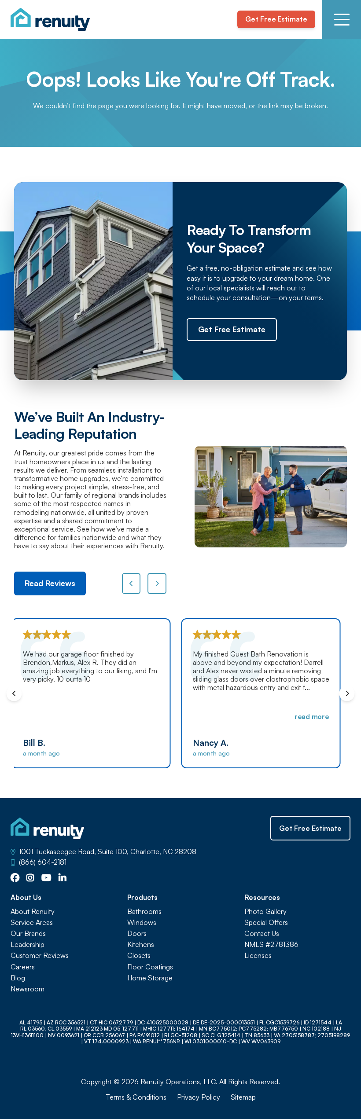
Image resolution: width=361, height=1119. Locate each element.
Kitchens (140, 944)
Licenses (258, 955)
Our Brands (28, 933)
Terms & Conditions (136, 1097)
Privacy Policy (198, 1097)
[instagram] (30, 878)
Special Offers (266, 922)
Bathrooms (144, 911)
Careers (23, 967)
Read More (146, 716)
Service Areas (32, 922)
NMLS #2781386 (271, 944)
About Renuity (33, 911)
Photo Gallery (265, 911)
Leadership (27, 944)
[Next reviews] (156, 583)
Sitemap (243, 1097)
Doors (137, 933)
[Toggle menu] (341, 19)
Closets (139, 955)
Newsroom (27, 989)
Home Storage (150, 978)
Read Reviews (50, 583)
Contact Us (261, 933)
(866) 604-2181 (42, 862)
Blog (18, 978)
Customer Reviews (40, 955)
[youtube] (46, 878)
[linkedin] (62, 878)
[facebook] (15, 878)
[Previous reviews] (131, 583)
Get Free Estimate (276, 19)
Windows (141, 922)
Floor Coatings (150, 967)
